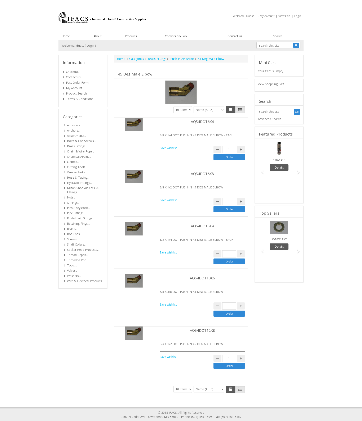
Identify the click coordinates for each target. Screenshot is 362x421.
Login (297, 16)
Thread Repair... (77, 255)
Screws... (73, 239)
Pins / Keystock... (78, 208)
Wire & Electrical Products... (85, 281)
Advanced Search (269, 119)
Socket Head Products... (83, 250)
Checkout (72, 72)
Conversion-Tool (176, 36)
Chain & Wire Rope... (80, 151)
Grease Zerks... (77, 172)
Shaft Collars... (76, 244)
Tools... (72, 265)
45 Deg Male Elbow (211, 59)
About (97, 36)
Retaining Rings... (78, 223)
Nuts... (71, 197)
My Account (267, 16)
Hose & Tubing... (78, 177)
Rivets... (72, 229)
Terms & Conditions (79, 99)
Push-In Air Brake (182, 59)
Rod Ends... (74, 234)
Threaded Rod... (77, 260)
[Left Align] (230, 109)
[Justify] (240, 109)
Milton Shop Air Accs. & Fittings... (83, 190)
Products (131, 36)
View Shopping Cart (271, 84)
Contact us (235, 36)
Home (66, 36)
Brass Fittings (157, 59)
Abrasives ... (75, 125)
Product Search (76, 93)
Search (277, 36)
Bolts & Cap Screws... (81, 141)
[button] (261, 170)
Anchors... (73, 130)
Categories (136, 59)
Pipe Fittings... (76, 213)
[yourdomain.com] (117, 17)
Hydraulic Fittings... (79, 183)
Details (279, 167)
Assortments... (76, 136)
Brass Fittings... (77, 146)
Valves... (72, 271)
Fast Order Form (77, 82)
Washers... (74, 276)
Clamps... (73, 162)
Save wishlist (168, 148)
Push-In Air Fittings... (80, 218)
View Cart (284, 16)
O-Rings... (73, 203)
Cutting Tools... (77, 167)
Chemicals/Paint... (79, 157)
